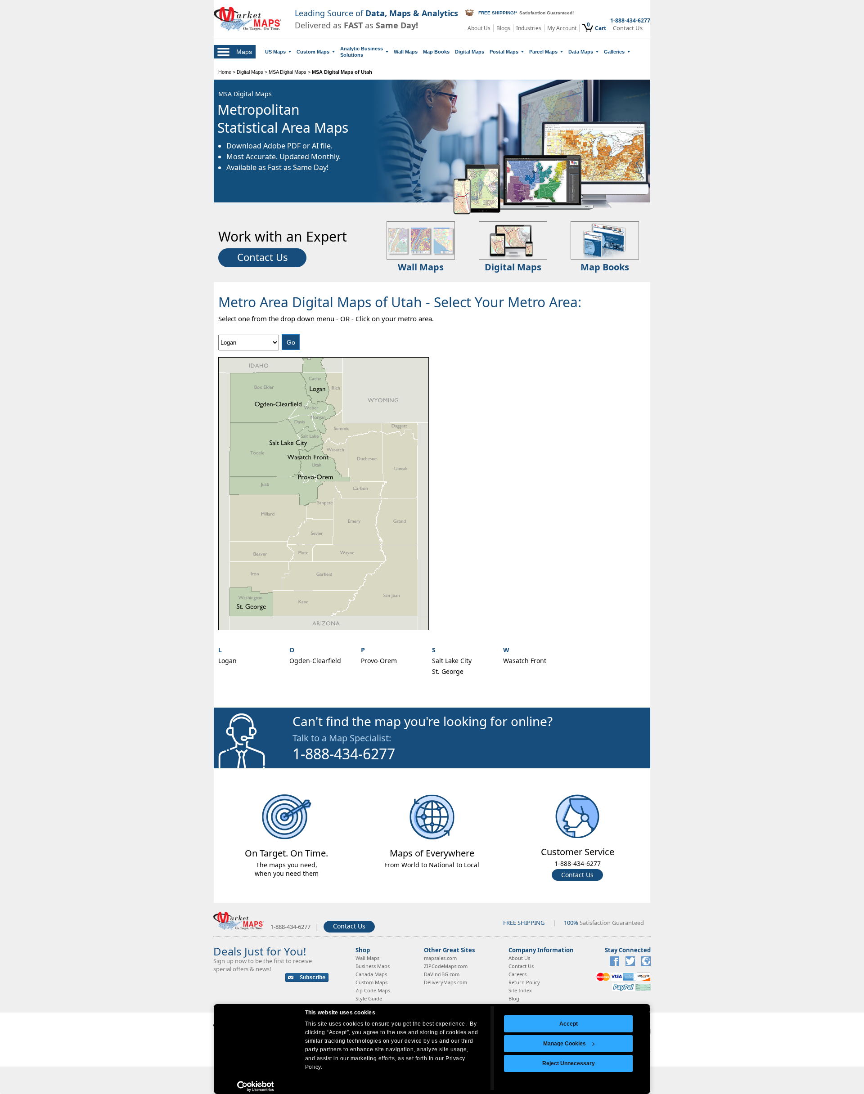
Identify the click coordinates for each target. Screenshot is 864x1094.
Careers (517, 974)
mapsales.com (440, 958)
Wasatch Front (524, 660)
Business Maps (373, 966)
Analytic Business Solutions (361, 52)
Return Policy (524, 982)
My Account (561, 28)
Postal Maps (504, 51)
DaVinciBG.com (441, 974)
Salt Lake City (452, 660)
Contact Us (628, 28)
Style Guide (369, 998)
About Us (479, 28)
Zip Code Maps (373, 990)
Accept (568, 1024)
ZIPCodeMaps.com (446, 966)
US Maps (275, 51)
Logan (227, 660)
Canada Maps (371, 974)
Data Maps (580, 51)
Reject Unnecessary (568, 1063)
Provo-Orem (379, 660)
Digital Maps (469, 51)
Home (224, 72)
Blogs (503, 28)
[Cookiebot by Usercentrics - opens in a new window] (255, 1086)
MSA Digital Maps (287, 72)
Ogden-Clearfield (315, 660)
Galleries (614, 51)
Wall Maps (406, 51)
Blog (513, 998)
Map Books (436, 51)
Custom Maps (313, 51)
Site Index (520, 990)
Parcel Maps (543, 51)
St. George (448, 671)
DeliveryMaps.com (445, 982)
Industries (528, 28)
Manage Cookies (564, 1043)
